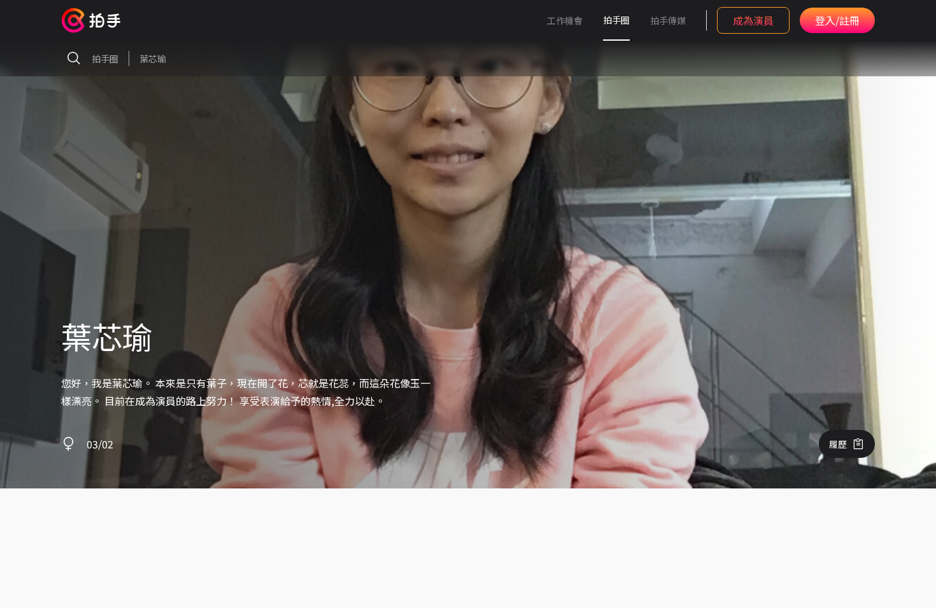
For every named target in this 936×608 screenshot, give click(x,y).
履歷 (838, 444)
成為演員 (753, 20)
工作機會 (565, 20)
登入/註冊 (837, 20)
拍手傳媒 (668, 20)
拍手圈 (616, 19)
